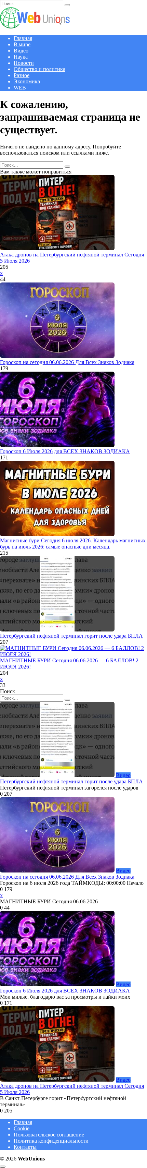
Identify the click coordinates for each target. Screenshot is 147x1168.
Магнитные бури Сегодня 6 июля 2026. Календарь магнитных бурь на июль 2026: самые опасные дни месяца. (73, 544)
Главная (23, 38)
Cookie (21, 1128)
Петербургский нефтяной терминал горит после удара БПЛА (71, 636)
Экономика (27, 81)
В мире (22, 44)
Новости (24, 63)
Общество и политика (39, 69)
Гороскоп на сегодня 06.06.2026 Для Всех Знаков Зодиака (67, 362)
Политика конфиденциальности (51, 1141)
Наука (21, 57)
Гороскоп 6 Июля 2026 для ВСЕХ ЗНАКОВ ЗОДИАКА (65, 451)
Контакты (25, 1147)
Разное (21, 75)
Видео (21, 50)
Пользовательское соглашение (49, 1134)
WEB (20, 88)
